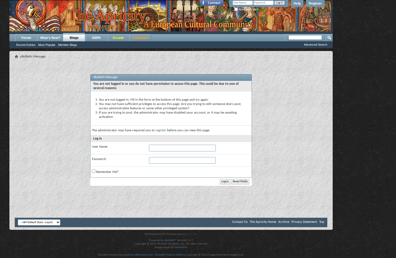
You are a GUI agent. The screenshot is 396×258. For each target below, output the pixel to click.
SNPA (96, 38)
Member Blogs (67, 44)
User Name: (100, 146)
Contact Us (240, 222)
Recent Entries (26, 44)
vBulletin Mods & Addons (170, 254)
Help (297, 3)
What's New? (50, 38)
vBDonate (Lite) (143, 254)
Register (315, 3)
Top (321, 222)
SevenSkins (180, 247)
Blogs (74, 38)
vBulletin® (170, 240)
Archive (283, 222)
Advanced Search (315, 44)
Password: (99, 159)
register (160, 130)
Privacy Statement (304, 222)
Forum (26, 38)
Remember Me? (248, 9)
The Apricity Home (263, 222)
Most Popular (46, 44)
